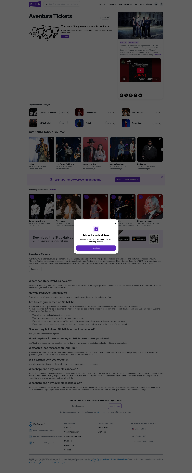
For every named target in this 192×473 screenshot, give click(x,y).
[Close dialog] (115, 223)
